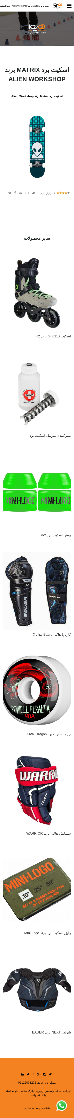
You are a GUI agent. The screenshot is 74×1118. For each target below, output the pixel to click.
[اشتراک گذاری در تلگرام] (33, 193)
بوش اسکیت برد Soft (55, 535)
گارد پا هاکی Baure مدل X (52, 635)
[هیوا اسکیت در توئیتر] (28, 1074)
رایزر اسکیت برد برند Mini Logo (47, 933)
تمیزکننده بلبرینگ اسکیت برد (50, 436)
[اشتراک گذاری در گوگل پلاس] (26, 193)
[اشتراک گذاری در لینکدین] (20, 193)
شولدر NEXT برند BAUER (51, 1032)
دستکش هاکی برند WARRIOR (48, 833)
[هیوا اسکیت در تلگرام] (50, 1074)
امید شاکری (29, 1108)
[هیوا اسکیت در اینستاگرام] (44, 1074)
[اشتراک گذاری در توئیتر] (9, 193)
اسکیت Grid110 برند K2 (53, 336)
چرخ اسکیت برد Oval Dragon (49, 734)
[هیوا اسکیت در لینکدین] (22, 1074)
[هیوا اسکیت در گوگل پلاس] (38, 1074)
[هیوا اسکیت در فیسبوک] (33, 1074)
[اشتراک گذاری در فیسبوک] (14, 193)
